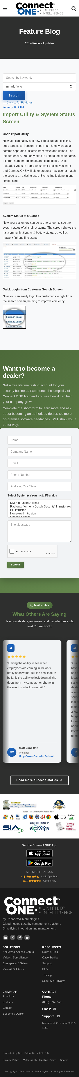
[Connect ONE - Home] (39, 8)
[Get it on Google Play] (40, 863)
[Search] (73, 8)
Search (14, 95)
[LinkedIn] (5, 937)
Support (47, 963)
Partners (8, 1002)
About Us (8, 996)
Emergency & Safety (15, 963)
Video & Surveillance (15, 957)
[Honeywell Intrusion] (39, 513)
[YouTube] (27, 937)
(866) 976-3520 (52, 1002)
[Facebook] (20, 937)
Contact (7, 1007)
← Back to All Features (18, 102)
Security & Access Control (18, 951)
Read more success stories (37, 780)
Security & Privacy (53, 980)
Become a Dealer (13, 1013)
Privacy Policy (11, 1059)
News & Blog (50, 951)
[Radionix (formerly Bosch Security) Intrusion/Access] (39, 506)
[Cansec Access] (39, 517)
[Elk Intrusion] (39, 510)
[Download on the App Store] (39, 853)
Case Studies (50, 957)
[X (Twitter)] (12, 937)
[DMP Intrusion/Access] (39, 503)
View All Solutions (13, 969)
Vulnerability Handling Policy (39, 1059)
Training (47, 975)
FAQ (45, 969)
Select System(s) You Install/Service (32, 495)
